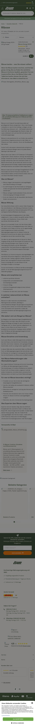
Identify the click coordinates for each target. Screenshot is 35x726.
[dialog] (17, 713)
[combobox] (32, 703)
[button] (17, 723)
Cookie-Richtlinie (6, 715)
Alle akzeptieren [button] (18, 719)
